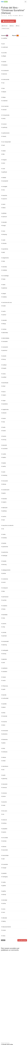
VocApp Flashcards (5, 1043)
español (3, 940)
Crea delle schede (22, 940)
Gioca (18, 25)
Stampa (12, 25)
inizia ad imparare (9, 21)
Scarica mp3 (5, 25)
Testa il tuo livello (6, 28)
